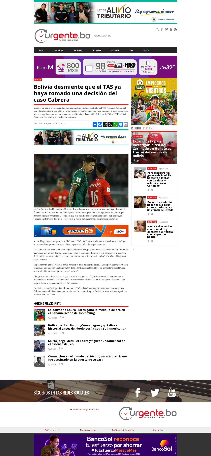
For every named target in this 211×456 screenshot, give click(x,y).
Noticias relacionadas (47, 303)
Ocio (131, 50)
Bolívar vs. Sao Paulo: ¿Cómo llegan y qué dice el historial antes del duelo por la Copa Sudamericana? (87, 326)
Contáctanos (159, 430)
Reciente (136, 128)
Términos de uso (88, 430)
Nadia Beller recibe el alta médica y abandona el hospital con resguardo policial (160, 231)
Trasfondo (78, 50)
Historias (97, 50)
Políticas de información (123, 430)
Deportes (115, 50)
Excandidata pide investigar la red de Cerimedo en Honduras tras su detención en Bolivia (152, 148)
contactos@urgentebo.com (86, 409)
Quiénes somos (52, 430)
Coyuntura (58, 50)
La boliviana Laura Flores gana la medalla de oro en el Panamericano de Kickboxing (86, 311)
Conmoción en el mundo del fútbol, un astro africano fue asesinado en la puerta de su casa (87, 357)
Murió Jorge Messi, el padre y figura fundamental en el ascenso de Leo (86, 342)
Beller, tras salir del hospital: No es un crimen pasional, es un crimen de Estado (160, 206)
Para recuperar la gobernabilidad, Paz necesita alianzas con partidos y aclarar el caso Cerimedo (160, 179)
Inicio (41, 50)
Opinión (146, 50)
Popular (148, 128)
